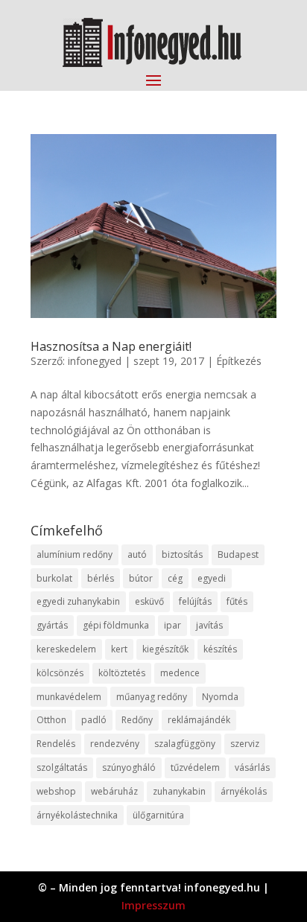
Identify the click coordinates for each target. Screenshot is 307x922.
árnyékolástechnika (77, 815)
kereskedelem (66, 649)
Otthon (51, 719)
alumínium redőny (75, 554)
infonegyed (94, 361)
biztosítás (182, 554)
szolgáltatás (62, 767)
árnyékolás (244, 791)
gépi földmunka (116, 625)
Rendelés (56, 743)
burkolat (54, 578)
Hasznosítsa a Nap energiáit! (111, 346)
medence (180, 673)
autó (137, 554)
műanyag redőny (151, 696)
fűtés (237, 601)
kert (119, 649)
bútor (141, 578)
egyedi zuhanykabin (78, 601)
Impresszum (153, 905)
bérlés (100, 578)
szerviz (244, 743)
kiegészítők (165, 649)
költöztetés (121, 673)
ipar (172, 625)
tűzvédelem (195, 767)
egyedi (211, 578)
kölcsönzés (60, 673)
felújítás (195, 601)
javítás (209, 625)
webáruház (114, 791)
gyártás (52, 625)
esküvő (149, 601)
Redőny (137, 719)
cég (175, 578)
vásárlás (252, 767)
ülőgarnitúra (158, 815)
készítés (220, 649)
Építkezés (239, 361)
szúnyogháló (129, 767)
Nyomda (220, 696)
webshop (56, 791)
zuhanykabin (179, 791)
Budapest (238, 554)
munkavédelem (69, 696)
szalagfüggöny (184, 743)
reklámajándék (199, 719)
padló (94, 719)
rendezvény (114, 743)
